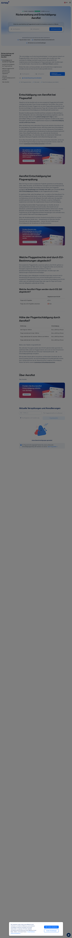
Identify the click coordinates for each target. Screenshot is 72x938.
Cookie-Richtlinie (30, 931)
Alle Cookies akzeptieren (51, 927)
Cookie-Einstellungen (51, 930)
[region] (36, 929)
